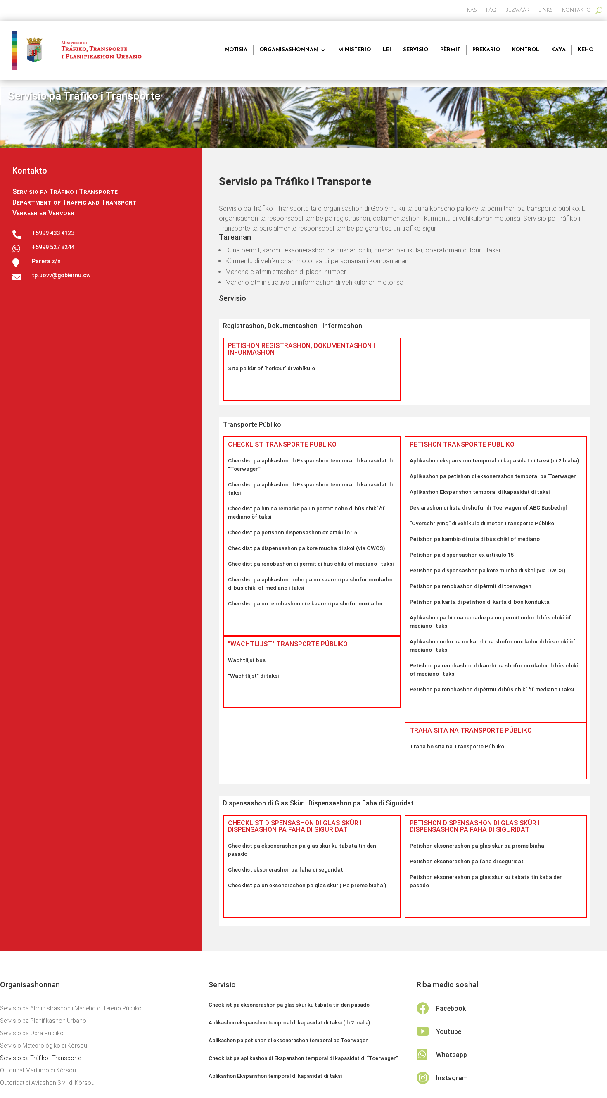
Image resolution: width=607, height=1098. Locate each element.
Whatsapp (451, 1055)
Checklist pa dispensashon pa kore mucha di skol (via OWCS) (306, 548)
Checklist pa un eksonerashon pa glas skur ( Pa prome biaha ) (307, 885)
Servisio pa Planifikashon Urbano (43, 1021)
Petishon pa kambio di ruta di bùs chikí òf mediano (475, 539)
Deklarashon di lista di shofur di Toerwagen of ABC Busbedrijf (488, 507)
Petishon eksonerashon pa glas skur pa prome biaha (477, 845)
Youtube (448, 1032)
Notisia (236, 49)
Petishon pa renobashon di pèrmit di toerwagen (470, 586)
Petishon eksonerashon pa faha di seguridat (467, 861)
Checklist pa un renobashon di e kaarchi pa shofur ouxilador (305, 603)
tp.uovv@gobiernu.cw (61, 275)
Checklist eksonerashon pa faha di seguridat (285, 869)
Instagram (452, 1078)
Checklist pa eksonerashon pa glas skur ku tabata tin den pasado (289, 1005)
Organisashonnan (288, 49)
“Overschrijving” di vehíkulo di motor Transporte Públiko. (483, 523)
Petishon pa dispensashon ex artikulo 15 (462, 554)
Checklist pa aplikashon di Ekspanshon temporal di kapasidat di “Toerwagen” (303, 1058)
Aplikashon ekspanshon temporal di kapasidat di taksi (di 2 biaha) (494, 460)
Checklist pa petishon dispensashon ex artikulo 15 (293, 532)
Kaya (558, 49)
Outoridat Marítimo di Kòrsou (38, 1070)
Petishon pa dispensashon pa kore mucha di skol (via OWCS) (487, 570)
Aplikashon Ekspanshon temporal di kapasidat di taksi (480, 491)
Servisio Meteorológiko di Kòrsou (43, 1046)
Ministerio (354, 49)
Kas (472, 10)
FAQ (491, 10)
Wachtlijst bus (247, 660)
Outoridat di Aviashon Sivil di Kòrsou (47, 1083)
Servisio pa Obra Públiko (32, 1033)
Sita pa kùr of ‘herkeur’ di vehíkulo (271, 368)
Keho (585, 49)
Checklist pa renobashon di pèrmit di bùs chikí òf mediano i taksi (311, 563)
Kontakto (576, 10)
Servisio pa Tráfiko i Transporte (40, 1058)
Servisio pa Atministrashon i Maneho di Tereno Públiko (71, 1008)
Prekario (486, 49)
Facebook (451, 1008)
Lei (387, 49)
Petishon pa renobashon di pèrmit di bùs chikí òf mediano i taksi (492, 689)
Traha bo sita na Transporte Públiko (457, 746)
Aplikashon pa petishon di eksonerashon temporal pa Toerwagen (493, 476)
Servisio (415, 49)
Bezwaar (517, 10)
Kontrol (525, 49)
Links (545, 10)
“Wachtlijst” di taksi (253, 675)
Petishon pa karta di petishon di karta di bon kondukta (480, 601)
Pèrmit (450, 49)
